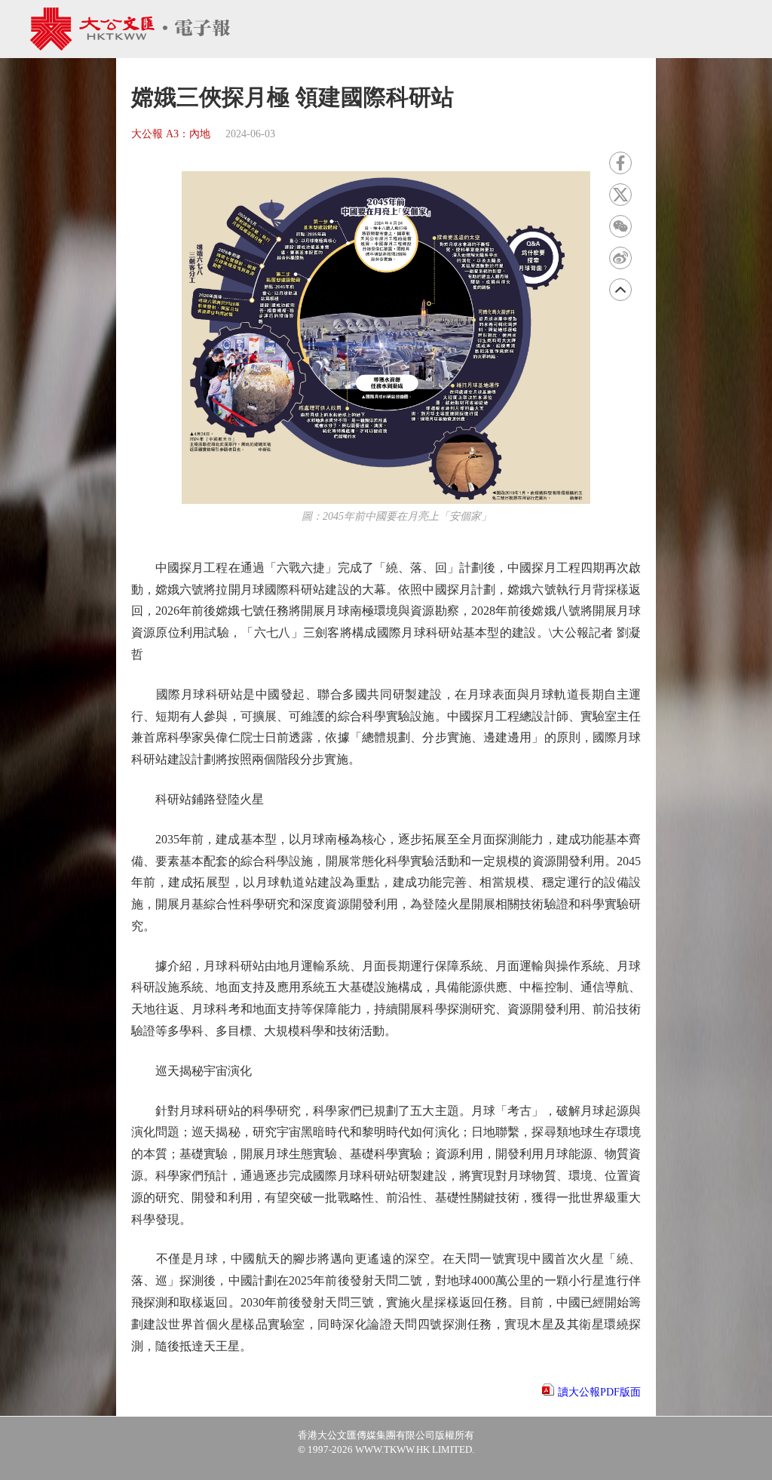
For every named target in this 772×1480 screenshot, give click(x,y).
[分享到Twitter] (620, 194)
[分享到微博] (620, 258)
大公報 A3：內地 (170, 134)
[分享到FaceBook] (620, 163)
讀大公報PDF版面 (599, 1392)
